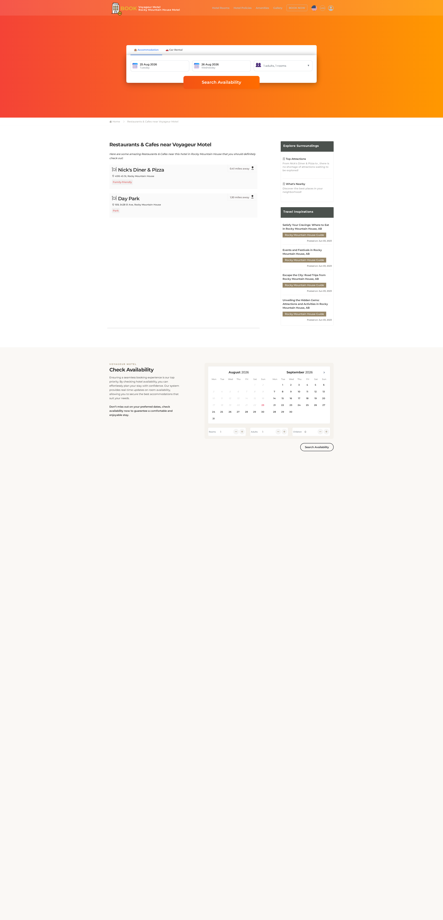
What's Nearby (295, 184)
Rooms (212, 432)
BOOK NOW (298, 7)
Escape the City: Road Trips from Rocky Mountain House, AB (304, 276)
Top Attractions (295, 158)
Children (297, 432)
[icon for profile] (331, 8)
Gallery (280, 7)
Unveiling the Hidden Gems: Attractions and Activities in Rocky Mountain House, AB (305, 303)
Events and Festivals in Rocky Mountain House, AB (302, 251)
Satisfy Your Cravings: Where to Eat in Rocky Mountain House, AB (306, 226)
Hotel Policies (247, 7)
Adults (254, 432)
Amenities (266, 7)
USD (322, 8)
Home (116, 121)
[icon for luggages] (314, 7)
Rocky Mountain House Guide (304, 235)
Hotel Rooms (227, 7)
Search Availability (221, 82)
